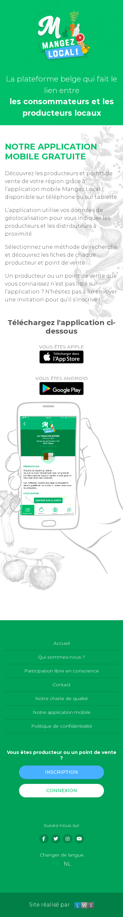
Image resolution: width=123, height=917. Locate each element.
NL (67, 864)
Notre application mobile (62, 712)
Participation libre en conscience (61, 671)
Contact (61, 685)
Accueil (61, 643)
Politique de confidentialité (61, 726)
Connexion (61, 790)
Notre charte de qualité (61, 698)
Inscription (61, 772)
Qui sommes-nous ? (61, 657)
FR (55, 864)
